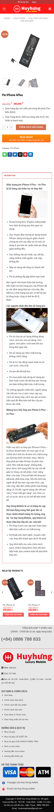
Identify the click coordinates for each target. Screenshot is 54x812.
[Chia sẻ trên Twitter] (15, 154)
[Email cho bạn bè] (20, 154)
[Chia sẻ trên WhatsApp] (4, 154)
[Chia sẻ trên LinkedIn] (30, 154)
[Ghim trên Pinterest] (25, 154)
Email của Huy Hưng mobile (21, 788)
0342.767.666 (9, 673)
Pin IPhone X (34, 605)
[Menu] (4, 9)
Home (7, 18)
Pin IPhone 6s (9, 605)
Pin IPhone (27, 21)
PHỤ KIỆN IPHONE (38, 18)
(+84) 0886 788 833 (21, 639)
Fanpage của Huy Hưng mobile (22, 782)
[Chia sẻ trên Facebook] (9, 154)
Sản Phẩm (19, 18)
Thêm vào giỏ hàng (31, 127)
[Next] (47, 51)
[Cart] (50, 9)
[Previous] (6, 51)
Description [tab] (9, 175)
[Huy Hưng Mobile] (27, 8)
